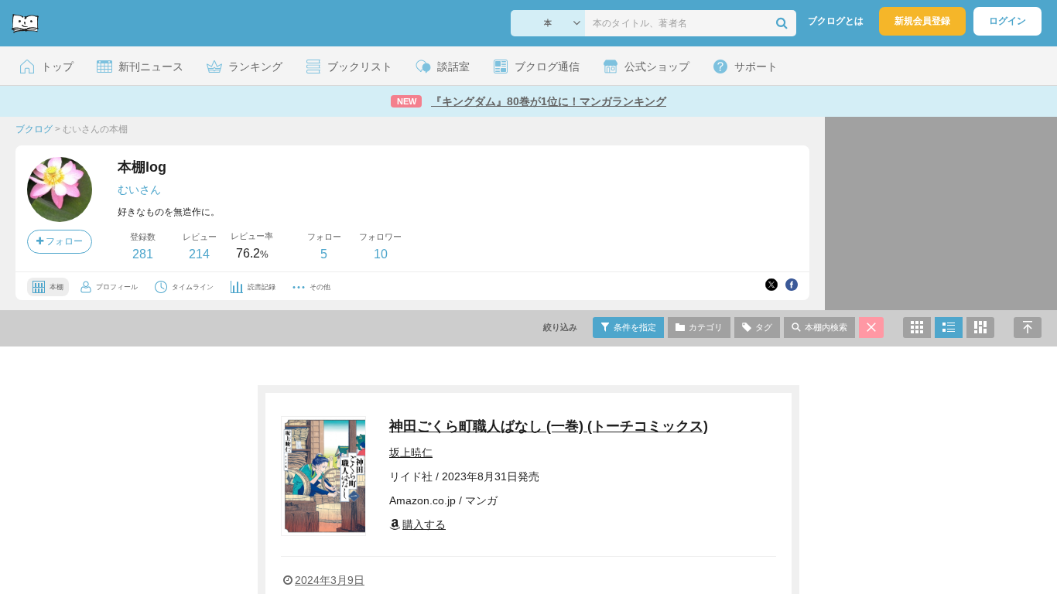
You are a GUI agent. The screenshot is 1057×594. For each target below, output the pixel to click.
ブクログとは (836, 20)
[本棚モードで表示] (917, 327)
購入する (424, 524)
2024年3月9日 (329, 580)
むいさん (139, 189)
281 (142, 254)
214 (199, 254)
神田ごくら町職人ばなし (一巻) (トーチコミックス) (548, 426)
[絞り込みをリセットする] (871, 327)
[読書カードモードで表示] (980, 327)
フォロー (63, 241)
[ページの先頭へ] (1028, 327)
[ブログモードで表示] (949, 327)
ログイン (1007, 20)
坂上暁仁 (411, 452)
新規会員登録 (922, 20)
